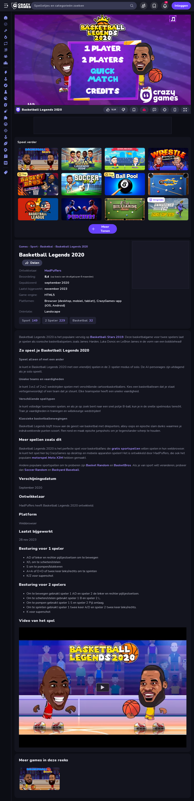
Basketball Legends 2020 (72, 246)
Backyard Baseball (65, 470)
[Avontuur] (5, 85)
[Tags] (5, 172)
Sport (34, 246)
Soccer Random (35, 470)
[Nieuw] (5, 30)
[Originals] (5, 50)
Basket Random (97, 465)
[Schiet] (5, 130)
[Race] (5, 124)
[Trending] (5, 37)
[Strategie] (5, 150)
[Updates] (5, 43)
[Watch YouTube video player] (102, 687)
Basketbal (46, 246)
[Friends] (143, 5)
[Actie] (5, 72)
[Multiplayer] (5, 56)
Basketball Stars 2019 (107, 337)
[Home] (5, 17)
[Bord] (5, 92)
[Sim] (5, 137)
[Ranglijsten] (5, 63)
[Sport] (5, 143)
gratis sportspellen (126, 449)
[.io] (5, 98)
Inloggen (181, 6)
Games (23, 246)
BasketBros (122, 465)
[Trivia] (5, 156)
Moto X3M (55, 458)
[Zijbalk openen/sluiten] (6, 5)
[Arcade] (5, 79)
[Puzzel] (5, 117)
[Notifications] (165, 5)
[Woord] (5, 163)
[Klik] (5, 111)
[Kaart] (5, 105)
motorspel (39, 458)
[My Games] (154, 5)
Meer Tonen (105, 229)
